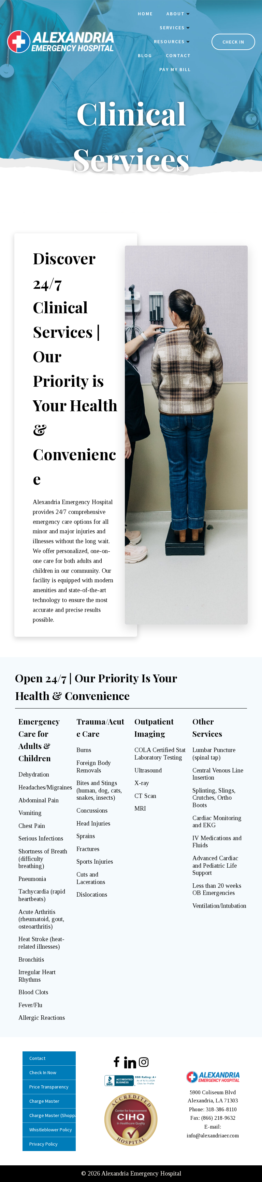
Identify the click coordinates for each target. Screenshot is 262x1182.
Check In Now (42, 1072)
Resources (169, 41)
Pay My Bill (175, 69)
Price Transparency (49, 1087)
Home (145, 14)
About (175, 14)
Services (172, 27)
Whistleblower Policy (49, 1130)
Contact (178, 55)
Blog (145, 55)
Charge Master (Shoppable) (49, 1115)
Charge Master (44, 1101)
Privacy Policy (43, 1144)
